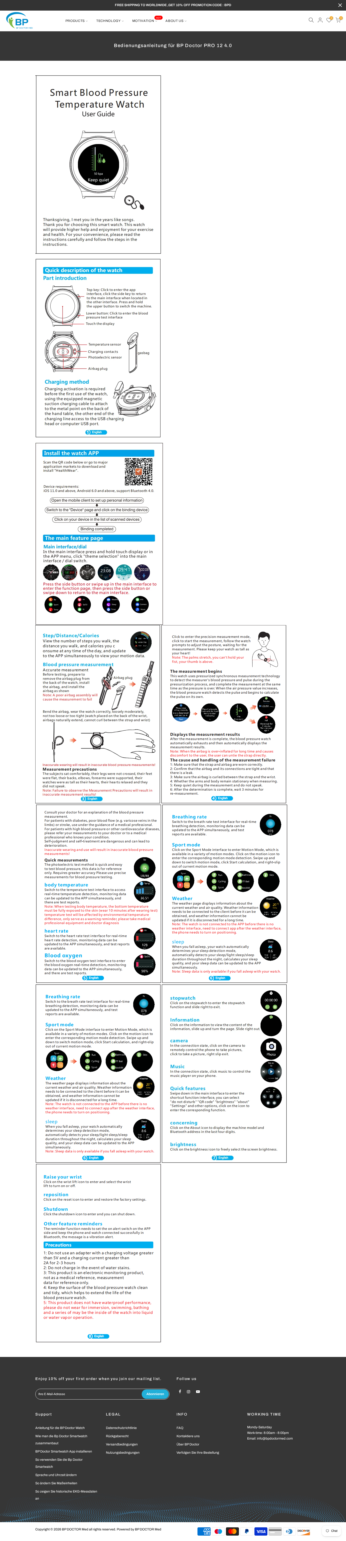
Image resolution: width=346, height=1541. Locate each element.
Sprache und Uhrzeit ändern (56, 1475)
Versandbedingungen (122, 1444)
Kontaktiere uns (188, 1436)
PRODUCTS (75, 21)
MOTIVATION (146, 19)
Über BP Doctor (188, 1444)
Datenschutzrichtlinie (121, 1428)
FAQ (180, 1428)
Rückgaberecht (117, 1436)
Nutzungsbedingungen (123, 1452)
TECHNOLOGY (108, 21)
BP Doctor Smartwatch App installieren (63, 1451)
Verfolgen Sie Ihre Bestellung (198, 1452)
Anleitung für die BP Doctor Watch (60, 1428)
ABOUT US (174, 21)
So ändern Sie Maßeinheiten (56, 1483)
